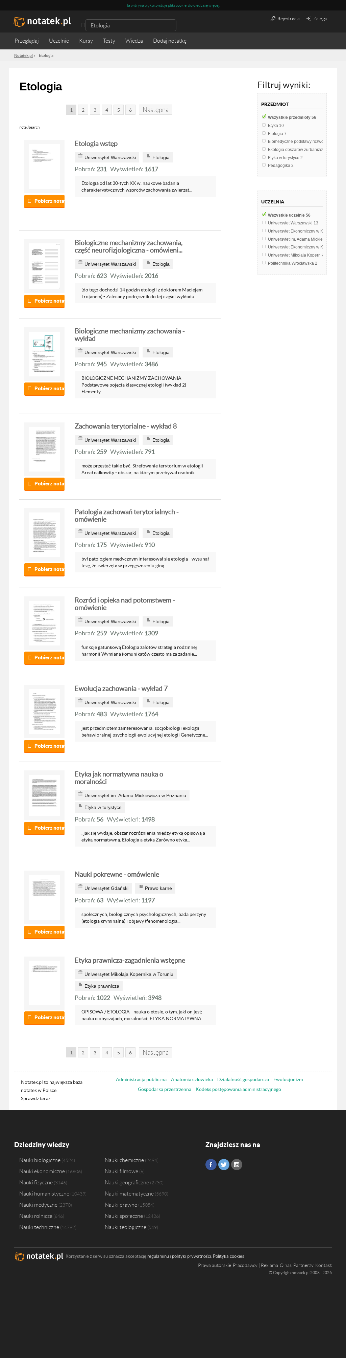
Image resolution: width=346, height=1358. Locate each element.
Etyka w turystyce (285, 157)
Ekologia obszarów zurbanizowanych (304, 149)
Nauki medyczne (38, 1205)
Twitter (223, 1164)
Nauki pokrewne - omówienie (117, 874)
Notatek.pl (23, 55)
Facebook (211, 1164)
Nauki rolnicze (35, 1216)
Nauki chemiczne (124, 1160)
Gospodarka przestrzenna (164, 1089)
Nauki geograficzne (127, 1182)
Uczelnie (59, 41)
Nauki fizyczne (36, 1182)
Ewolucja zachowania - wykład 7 (121, 688)
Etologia (277, 133)
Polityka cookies (228, 1256)
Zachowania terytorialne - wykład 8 (126, 426)
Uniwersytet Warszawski (293, 223)
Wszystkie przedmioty (292, 117)
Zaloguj (320, 18)
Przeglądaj (27, 41)
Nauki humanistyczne (44, 1193)
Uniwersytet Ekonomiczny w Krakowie (304, 231)
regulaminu (158, 1256)
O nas (286, 1265)
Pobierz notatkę (49, 201)
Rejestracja (288, 18)
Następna (156, 109)
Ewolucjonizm (288, 1079)
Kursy (86, 41)
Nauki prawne (121, 1205)
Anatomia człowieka (192, 1079)
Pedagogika (281, 165)
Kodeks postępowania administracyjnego (238, 1089)
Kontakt (323, 1265)
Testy (109, 41)
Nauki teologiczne (125, 1227)
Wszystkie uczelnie (289, 215)
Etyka (276, 125)
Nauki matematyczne (129, 1193)
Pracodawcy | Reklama (255, 1265)
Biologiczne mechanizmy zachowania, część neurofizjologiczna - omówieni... (128, 246)
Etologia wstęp (96, 143)
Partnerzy (303, 1265)
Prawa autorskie (214, 1265)
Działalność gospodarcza (243, 1079)
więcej (213, 5)
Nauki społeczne (124, 1216)
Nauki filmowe (121, 1171)
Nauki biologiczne (39, 1160)
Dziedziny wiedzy (41, 1144)
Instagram (236, 1164)
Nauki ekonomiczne (42, 1171)
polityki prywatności (191, 1256)
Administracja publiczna (141, 1079)
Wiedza (134, 41)
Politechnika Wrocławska (292, 263)
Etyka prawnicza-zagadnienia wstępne (130, 960)
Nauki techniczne (39, 1227)
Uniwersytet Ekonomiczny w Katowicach (306, 247)
